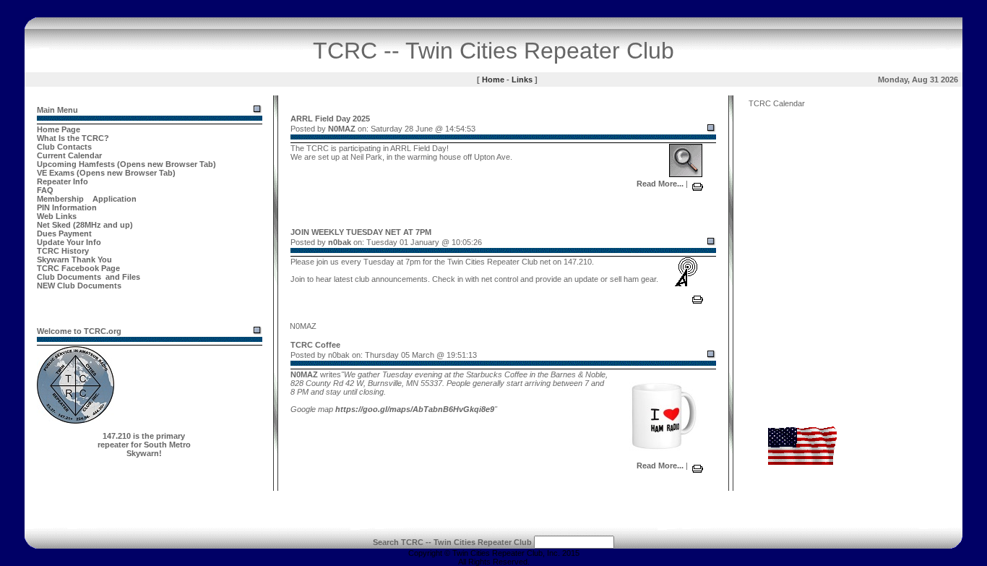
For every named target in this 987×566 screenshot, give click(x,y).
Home (493, 79)
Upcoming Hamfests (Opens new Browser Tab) (126, 164)
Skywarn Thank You (74, 259)
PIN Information (67, 207)
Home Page (58, 129)
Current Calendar (69, 155)
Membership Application (87, 198)
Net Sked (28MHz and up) (85, 224)
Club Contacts (64, 146)
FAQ (45, 190)
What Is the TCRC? (73, 138)
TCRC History (63, 250)
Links (522, 79)
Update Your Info (69, 242)
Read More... (660, 183)
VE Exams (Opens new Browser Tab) (106, 172)
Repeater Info (62, 181)
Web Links (57, 216)
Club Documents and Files (88, 277)
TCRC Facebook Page (78, 268)
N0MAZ (341, 128)
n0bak (339, 242)
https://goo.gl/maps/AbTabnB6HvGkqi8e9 (414, 409)
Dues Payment (64, 233)
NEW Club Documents (79, 285)
